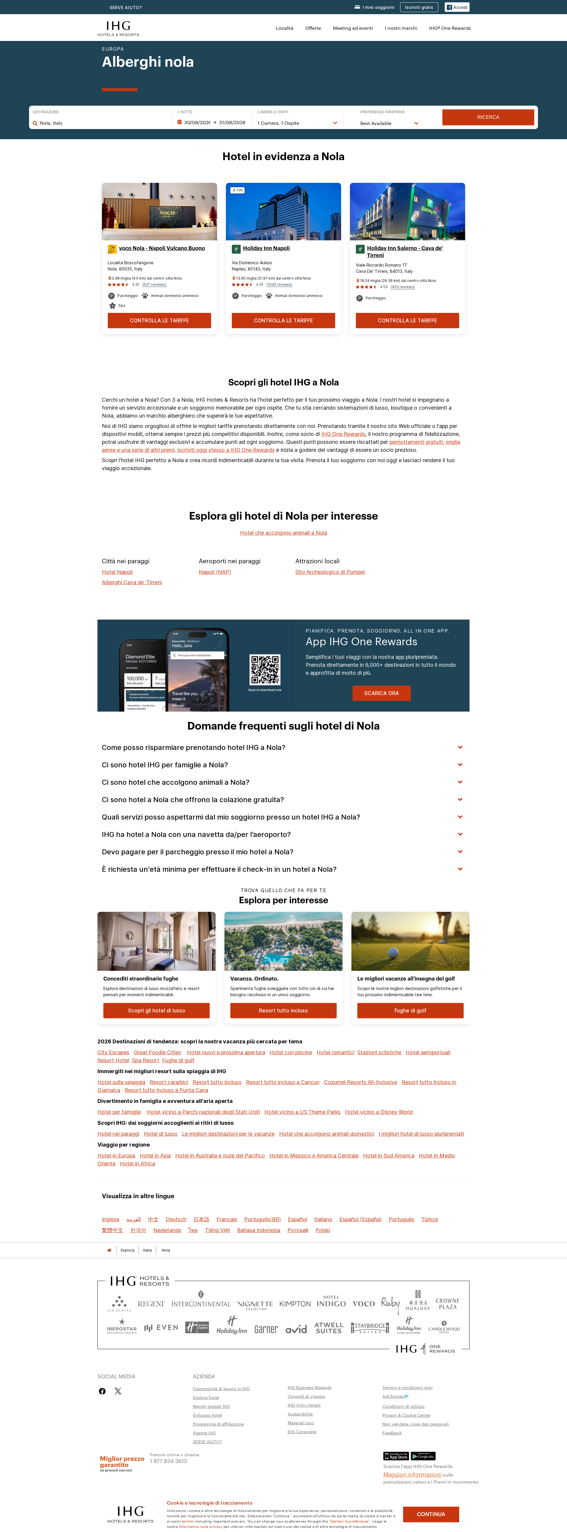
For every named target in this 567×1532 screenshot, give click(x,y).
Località (285, 28)
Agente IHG (204, 1433)
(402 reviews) (403, 287)
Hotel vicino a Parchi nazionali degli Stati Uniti (203, 1112)
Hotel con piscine (291, 1052)
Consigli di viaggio (306, 1396)
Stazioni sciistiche (379, 1052)
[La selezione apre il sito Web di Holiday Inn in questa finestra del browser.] (231, 1327)
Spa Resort (145, 1060)
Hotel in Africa (137, 1163)
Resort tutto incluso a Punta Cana (166, 1090)
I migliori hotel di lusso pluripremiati (421, 1134)
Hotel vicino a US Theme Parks (302, 1112)
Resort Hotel (113, 1060)
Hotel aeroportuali (428, 1052)
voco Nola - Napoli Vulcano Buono (162, 248)
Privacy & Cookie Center (406, 1415)
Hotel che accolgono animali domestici (326, 1134)
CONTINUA (431, 1514)
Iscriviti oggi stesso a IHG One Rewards (226, 450)
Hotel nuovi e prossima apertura (226, 1052)
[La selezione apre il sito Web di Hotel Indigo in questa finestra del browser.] (331, 1302)
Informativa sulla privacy (201, 1526)
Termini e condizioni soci (407, 1387)
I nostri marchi (401, 28)
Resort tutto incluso (217, 1082)
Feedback (392, 1433)
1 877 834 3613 (168, 1460)
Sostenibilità (300, 1414)
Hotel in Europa (116, 1155)
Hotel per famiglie (119, 1112)
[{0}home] (109, 1250)
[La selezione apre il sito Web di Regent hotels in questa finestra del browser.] (151, 1302)
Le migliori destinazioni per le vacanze (228, 1134)
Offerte (313, 28)
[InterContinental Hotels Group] (118, 28)
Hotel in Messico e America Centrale (314, 1155)
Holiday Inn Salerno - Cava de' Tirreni (405, 252)
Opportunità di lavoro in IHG (221, 1388)
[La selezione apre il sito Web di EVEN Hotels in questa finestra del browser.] (161, 1327)
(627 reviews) (154, 284)
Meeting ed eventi (353, 28)
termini (188, 1520)
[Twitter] (118, 1391)
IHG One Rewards (343, 434)
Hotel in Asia (155, 1155)
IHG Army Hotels (304, 1405)
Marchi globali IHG (211, 1406)
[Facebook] (103, 1391)
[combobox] (102, 123)
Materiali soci (301, 1423)
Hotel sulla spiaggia (121, 1082)
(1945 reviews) (279, 284)
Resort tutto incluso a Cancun (283, 1082)
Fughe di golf (178, 1060)
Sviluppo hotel (207, 1415)
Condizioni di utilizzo (403, 1406)
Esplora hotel (206, 1397)
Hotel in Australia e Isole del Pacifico (220, 1155)
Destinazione (46, 112)
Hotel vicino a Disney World (379, 1112)
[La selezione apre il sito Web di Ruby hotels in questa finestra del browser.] (390, 1302)
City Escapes (113, 1052)
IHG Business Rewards (310, 1387)
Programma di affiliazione (218, 1424)
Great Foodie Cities (157, 1052)
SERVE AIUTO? (126, 7)
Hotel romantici (335, 1052)
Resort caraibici (169, 1082)
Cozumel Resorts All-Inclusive (360, 1082)
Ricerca (488, 117)
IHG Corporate (302, 1431)
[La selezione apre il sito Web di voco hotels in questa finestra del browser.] (363, 1302)
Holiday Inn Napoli (266, 248)
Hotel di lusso (160, 1134)
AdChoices (393, 1396)
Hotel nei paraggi (118, 1134)
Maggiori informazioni (412, 1474)
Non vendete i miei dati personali (415, 1424)
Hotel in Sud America (388, 1155)
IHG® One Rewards (450, 28)
